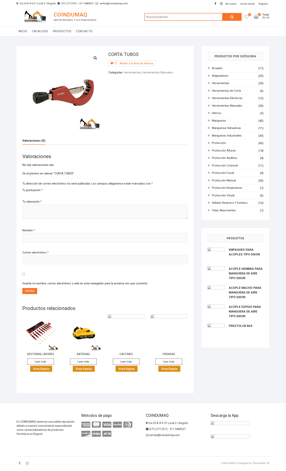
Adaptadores (220, 75)
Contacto (84, 31)
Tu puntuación (32, 190)
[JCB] (106, 434)
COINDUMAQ (70, 14)
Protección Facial (223, 173)
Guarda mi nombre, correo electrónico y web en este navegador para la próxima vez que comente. (85, 283)
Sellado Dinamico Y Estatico (230, 203)
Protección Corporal (225, 165)
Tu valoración (32, 201)
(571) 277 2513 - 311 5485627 (167, 429)
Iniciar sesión (247, 4)
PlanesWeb (259, 463)
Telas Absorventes (224, 210)
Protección (219, 143)
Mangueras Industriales (227, 135)
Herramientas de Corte (226, 90)
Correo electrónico (35, 252)
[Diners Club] (127, 425)
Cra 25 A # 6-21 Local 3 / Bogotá (37, 3)
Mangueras (219, 120)
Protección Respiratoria (227, 188)
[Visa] (106, 425)
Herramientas (132, 72)
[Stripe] (96, 434)
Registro (263, 4)
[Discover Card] (85, 434)
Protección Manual (224, 180)
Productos (62, 31)
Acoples (217, 68)
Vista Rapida (41, 368)
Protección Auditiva (224, 158)
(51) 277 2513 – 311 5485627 (77, 3)
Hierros (216, 113)
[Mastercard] (96, 425)
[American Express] (85, 425)
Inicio (22, 31)
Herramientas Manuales (157, 72)
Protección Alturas (224, 150)
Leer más (40, 361)
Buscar (232, 17)
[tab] (33, 141)
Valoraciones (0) (33, 140)
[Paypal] (117, 425)
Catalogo (40, 31)
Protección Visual (223, 195)
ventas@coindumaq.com (113, 3)
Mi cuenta (231, 4)
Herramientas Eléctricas (227, 98)
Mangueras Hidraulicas (226, 128)
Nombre (28, 230)
